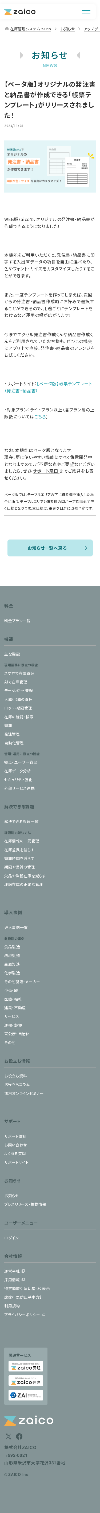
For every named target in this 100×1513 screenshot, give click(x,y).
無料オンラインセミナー (24, 1093)
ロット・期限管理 (18, 708)
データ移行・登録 (18, 690)
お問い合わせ (15, 1145)
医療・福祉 (13, 999)
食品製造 (12, 946)
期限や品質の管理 (19, 867)
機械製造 (12, 955)
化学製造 (12, 972)
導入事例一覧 (16, 927)
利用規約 (12, 1305)
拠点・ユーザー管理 (20, 762)
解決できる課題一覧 (21, 821)
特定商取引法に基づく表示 (27, 1288)
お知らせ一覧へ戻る (47, 548)
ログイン (11, 1237)
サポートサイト (16, 1162)
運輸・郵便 (13, 1025)
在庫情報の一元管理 (21, 841)
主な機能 (12, 654)
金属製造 (12, 964)
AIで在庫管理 (15, 682)
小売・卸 (11, 990)
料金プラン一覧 (17, 620)
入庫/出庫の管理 (18, 699)
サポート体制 (15, 1136)
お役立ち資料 (15, 1075)
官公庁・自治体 (17, 1033)
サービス (11, 1016)
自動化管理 (14, 742)
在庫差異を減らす (19, 849)
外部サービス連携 (19, 788)
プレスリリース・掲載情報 (25, 1204)
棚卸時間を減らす (19, 858)
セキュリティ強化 (18, 779)
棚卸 (8, 725)
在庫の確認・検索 (19, 716)
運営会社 (12, 1271)
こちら (40, 416)
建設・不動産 (15, 1007)
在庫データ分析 (17, 770)
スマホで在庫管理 (19, 673)
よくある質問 (15, 1153)
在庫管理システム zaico (27, 29)
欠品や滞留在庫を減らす (25, 875)
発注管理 (12, 734)
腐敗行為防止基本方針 (23, 1297)
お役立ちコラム (17, 1084)
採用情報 (12, 1279)
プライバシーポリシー (22, 1314)
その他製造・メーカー (22, 981)
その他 (9, 1042)
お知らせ (67, 28)
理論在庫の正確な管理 (23, 884)
